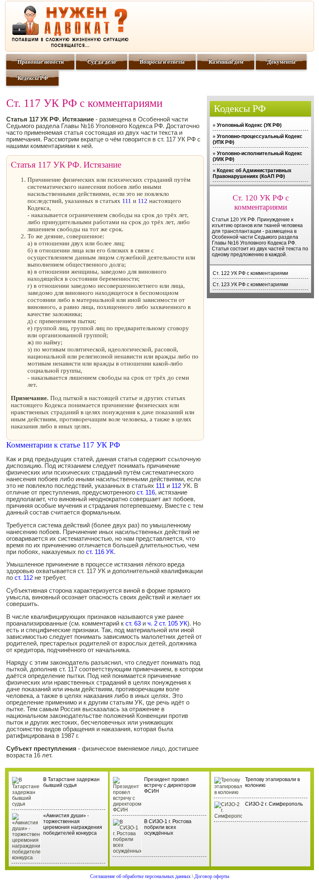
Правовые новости (40, 62)
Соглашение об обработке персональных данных (140, 876)
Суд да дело (101, 62)
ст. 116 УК (100, 552)
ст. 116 (146, 492)
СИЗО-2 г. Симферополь (274, 804)
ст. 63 (133, 623)
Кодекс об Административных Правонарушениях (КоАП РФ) (252, 173)
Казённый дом (226, 62)
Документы (281, 62)
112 (142, 201)
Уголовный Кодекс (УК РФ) (249, 125)
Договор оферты (211, 876)
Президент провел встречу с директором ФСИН (170, 785)
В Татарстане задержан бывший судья (71, 782)
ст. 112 (24, 577)
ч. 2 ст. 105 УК (166, 623)
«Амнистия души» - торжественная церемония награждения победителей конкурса (72, 824)
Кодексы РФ (32, 78)
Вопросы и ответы (162, 62)
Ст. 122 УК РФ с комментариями (250, 273)
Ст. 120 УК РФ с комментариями (261, 202)
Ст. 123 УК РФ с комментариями (250, 284)
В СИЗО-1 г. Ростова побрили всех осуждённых (167, 827)
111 (126, 201)
